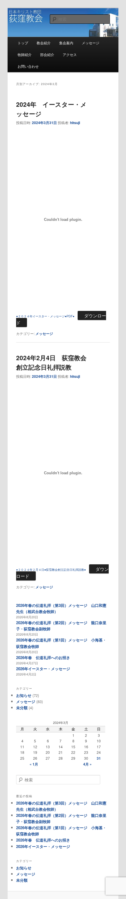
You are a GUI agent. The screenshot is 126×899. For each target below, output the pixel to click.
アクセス (70, 54)
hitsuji (75, 122)
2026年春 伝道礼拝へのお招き (43, 657)
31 (99, 758)
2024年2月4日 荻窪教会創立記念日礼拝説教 (51, 362)
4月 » (87, 764)
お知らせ (23, 695)
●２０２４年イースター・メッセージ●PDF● (45, 316)
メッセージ (90, 42)
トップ (23, 42)
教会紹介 (44, 42)
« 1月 (34, 764)
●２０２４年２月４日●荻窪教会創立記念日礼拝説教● (51, 569)
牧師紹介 (25, 54)
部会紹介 (47, 54)
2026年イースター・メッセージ (43, 668)
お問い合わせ (28, 66)
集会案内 (66, 42)
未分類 (22, 707)
